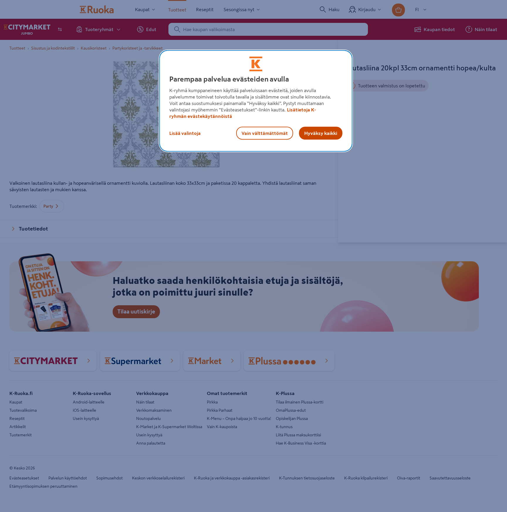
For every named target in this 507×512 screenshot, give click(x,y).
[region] (255, 100)
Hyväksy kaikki (320, 133)
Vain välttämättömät (264, 133)
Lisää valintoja (185, 133)
